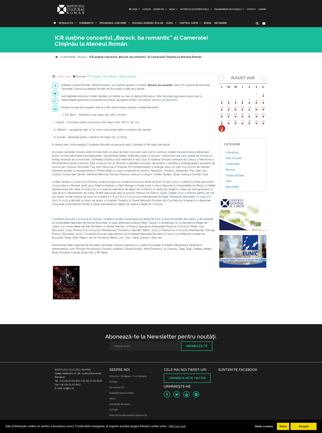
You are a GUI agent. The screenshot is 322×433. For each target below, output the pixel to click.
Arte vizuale (233, 158)
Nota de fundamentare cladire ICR (128, 415)
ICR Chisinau (93, 76)
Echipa (113, 381)
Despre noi (158, 9)
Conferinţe (232, 163)
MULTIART (232, 187)
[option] (66, 283)
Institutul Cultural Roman (121, 76)
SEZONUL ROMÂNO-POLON (147, 23)
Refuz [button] (283, 426)
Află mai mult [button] (177, 426)
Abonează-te (197, 346)
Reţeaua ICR (66, 23)
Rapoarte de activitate (121, 393)
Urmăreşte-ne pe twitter (187, 378)
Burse (207, 23)
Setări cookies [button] (264, 426)
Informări (220, 23)
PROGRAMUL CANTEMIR (113, 23)
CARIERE (262, 9)
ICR (104, 76)
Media (172, 9)
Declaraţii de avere (119, 404)
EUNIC (169, 23)
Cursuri (147, 9)
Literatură (232, 152)
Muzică (230, 169)
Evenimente (86, 23)
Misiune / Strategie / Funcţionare (127, 376)
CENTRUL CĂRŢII (188, 23)
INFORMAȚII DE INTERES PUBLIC (194, 9)
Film (228, 181)
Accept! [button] (304, 426)
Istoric (112, 398)
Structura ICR (116, 387)
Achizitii (113, 409)
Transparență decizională (228, 9)
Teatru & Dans (235, 175)
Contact (251, 9)
